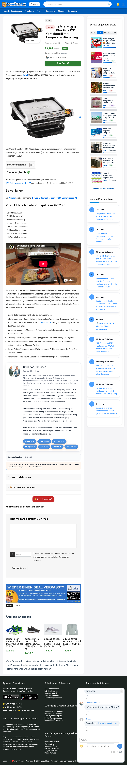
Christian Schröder (34, 367)
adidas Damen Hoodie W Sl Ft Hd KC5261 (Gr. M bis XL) (72, 643)
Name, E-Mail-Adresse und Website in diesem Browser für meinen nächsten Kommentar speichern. (53, 557)
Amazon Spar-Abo (52, 693)
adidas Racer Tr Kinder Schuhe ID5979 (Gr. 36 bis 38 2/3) (14, 643)
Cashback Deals (51, 746)
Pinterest (70, 446)
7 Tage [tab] (113, 32)
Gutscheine (50, 11)
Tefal (25, 75)
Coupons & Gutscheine (54, 711)
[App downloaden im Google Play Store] (29, 697)
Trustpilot (9, 710)
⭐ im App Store (11, 704)
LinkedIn (56, 446)
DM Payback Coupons (53, 714)
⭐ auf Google (26, 710)
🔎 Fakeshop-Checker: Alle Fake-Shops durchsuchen (105, 326)
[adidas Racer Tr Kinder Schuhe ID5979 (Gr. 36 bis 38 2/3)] (14, 625)
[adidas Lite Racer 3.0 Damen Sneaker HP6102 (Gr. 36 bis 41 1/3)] (53, 625)
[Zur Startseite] (15, 4)
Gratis (39, 11)
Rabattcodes (14, 729)
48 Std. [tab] (106, 32)
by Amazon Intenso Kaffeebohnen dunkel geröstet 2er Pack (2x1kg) (106, 391)
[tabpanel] (103, 110)
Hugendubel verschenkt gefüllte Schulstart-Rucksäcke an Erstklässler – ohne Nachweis (106, 260)
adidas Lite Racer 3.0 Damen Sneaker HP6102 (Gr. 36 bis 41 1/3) (53, 643)
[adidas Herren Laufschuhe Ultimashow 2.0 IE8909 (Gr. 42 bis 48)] (34, 625)
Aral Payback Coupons (53, 716)
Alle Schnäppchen (52, 689)
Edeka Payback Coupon (54, 718)
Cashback (33, 729)
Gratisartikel (34, 727)
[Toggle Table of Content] (30, 165)
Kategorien (72, 11)
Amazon (63, 53)
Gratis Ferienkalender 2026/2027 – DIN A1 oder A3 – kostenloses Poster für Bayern (106, 305)
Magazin (61, 11)
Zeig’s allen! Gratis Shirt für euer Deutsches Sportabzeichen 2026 (105, 216)
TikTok (43, 446)
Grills (48, 21)
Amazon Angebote (52, 695)
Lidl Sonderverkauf (52, 691)
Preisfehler (29, 11)
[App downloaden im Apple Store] (11, 697)
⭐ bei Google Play (12, 707)
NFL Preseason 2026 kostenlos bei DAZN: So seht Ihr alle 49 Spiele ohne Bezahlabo (105, 347)
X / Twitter (58, 441)
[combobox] (77, 4)
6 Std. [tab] (93, 32)
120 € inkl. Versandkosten (17, 183)
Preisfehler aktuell (52, 742)
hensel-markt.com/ (108, 723)
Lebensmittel (45, 322)
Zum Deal (61, 63)
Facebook (43, 441)
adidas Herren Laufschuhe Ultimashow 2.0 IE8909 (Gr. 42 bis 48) (33, 644)
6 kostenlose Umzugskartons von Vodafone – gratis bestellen (104, 237)
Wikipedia (28, 441)
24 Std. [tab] (100, 32)
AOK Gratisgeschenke (53, 698)
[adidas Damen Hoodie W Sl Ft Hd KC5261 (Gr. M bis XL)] (72, 625)
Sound (119, 752)
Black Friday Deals (52, 748)
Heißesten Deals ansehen (103, 188)
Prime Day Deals (51, 753)
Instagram (29, 446)
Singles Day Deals (52, 751)
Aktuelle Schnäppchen (13, 11)
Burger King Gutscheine (54, 720)
